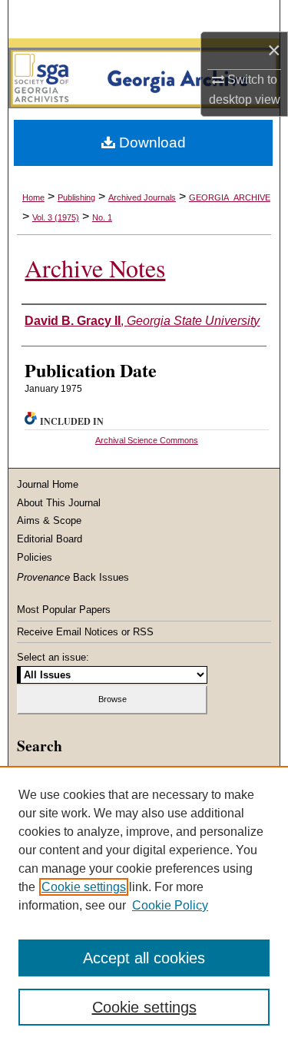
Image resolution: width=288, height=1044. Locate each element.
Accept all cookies (144, 958)
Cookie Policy (170, 905)
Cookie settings (83, 886)
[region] (144, 905)
